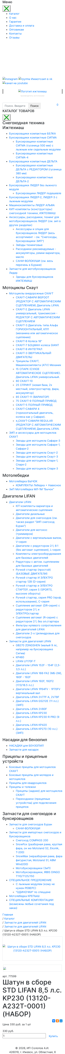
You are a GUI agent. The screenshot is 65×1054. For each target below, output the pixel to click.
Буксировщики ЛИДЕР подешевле (38, 193)
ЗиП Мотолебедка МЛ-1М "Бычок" (31, 489)
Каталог (14, 13)
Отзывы (14, 37)
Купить (53, 1036)
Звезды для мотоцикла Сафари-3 (38, 440)
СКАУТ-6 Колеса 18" (29, 341)
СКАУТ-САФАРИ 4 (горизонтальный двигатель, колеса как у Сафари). (34, 412)
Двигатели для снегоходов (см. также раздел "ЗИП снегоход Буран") (36, 521)
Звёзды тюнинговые (29, 245)
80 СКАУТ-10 (24, 381)
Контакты (15, 33)
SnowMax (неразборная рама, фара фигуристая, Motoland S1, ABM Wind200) (39, 860)
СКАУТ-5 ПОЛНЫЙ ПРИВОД (34, 404)
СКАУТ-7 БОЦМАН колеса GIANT (37, 345)
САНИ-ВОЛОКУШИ (28, 828)
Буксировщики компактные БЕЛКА (32, 133)
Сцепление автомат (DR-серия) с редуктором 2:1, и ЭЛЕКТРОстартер (38, 609)
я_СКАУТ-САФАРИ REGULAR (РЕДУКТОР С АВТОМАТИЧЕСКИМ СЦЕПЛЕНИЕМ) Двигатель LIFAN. (38, 424)
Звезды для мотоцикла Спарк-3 (37, 468)
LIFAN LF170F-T (26, 661)
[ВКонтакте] (53, 1020)
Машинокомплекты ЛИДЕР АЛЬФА (32, 205)
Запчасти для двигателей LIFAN (30, 641)
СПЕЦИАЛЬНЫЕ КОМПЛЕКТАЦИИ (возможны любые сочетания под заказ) (31, 904)
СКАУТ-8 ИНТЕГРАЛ (29, 349)
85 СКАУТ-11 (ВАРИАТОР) (32, 396)
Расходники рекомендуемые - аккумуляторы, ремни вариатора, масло (38, 253)
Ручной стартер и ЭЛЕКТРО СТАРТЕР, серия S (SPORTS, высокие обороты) (34, 589)
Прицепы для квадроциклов (27, 783)
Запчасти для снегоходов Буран (30, 824)
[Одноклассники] (57, 1020)
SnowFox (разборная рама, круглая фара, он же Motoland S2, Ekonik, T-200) (39, 848)
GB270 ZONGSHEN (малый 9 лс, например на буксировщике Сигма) (37, 649)
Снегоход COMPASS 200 (32, 840)
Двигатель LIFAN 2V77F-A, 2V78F (37, 697)
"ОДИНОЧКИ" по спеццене (33, 892)
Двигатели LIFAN (20, 502)
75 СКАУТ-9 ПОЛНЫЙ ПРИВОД (36, 400)
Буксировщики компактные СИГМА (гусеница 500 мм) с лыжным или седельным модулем (38, 145)
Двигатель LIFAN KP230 (31, 713)
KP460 (20, 657)
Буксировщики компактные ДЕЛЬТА (33, 161)
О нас (12, 17)
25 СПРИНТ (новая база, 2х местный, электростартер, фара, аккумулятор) (37, 389)
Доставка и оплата (21, 25)
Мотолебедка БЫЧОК (23, 481)
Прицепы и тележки (22, 787)
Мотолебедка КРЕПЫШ (24, 896)
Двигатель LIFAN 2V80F (31, 709)
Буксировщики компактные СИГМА (33, 137)
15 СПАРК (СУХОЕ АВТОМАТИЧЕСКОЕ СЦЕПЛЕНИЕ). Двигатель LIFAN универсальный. (38, 373)
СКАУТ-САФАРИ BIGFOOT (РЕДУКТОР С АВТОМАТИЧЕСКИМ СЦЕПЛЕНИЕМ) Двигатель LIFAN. (38, 301)
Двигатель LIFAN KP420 (31, 724)
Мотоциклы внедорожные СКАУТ (31, 293)
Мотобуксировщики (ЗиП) (33, 868)
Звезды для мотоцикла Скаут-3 (37, 456)
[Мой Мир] (61, 1020)
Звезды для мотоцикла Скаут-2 (37, 452)
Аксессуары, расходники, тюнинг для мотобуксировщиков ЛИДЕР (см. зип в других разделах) (35, 221)
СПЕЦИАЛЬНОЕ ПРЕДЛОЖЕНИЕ (30, 880)
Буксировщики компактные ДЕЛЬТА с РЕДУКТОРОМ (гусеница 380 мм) (39, 169)
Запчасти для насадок (24, 749)
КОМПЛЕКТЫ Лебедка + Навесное (38, 485)
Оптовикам (16, 29)
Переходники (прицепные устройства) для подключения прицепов (36, 802)
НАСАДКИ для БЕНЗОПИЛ (26, 745)
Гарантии (15, 21)
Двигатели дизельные (30, 514)
